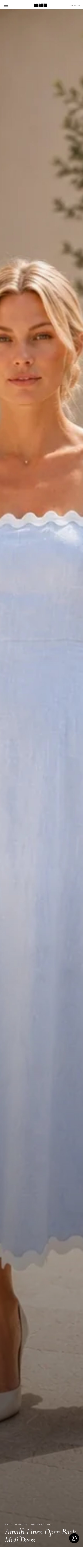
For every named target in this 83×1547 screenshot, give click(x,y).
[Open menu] (6, 5)
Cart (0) (75, 5)
